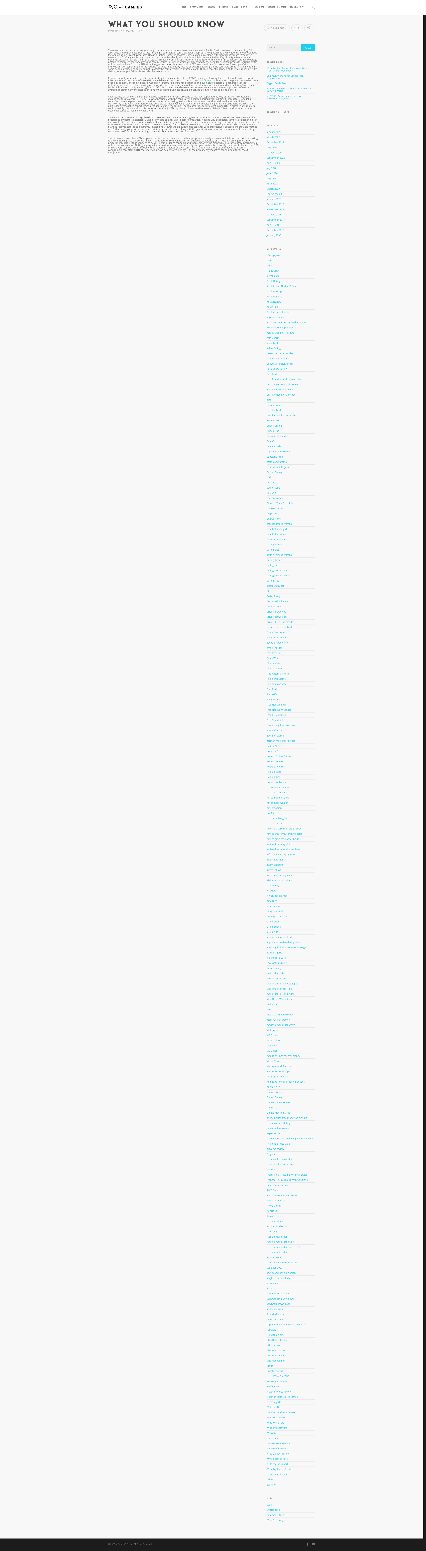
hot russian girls (276, 823)
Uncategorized (275, 1371)
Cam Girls (272, 441)
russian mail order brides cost (283, 1247)
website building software (281, 1412)
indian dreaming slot (278, 844)
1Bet (269, 260)
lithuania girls (274, 952)
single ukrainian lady (278, 1278)
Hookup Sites (274, 771)
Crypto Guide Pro (276, 83)
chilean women (275, 498)
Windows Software (277, 1427)
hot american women (278, 787)
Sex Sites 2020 (274, 1267)
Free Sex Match (275, 720)
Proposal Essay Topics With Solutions (287, 1179)
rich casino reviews (277, 1185)
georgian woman (276, 735)
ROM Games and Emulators (282, 1195)
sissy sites (272, 1283)
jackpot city (273, 885)
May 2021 (272, 147)
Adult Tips (272, 306)
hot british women (277, 792)
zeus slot (271, 1484)
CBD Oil (271, 482)
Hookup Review (275, 761)
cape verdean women (279, 451)
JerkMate (271, 890)
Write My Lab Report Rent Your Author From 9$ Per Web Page (288, 69)
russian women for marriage (282, 1262)
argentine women (276, 317)
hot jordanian (274, 807)
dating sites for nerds (279, 570)
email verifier (274, 653)
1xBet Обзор (273, 270)
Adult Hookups (275, 291)
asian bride (273, 343)
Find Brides (273, 689)
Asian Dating (274, 348)
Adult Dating (274, 281)
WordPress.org (275, 1520)
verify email (273, 1386)
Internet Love (274, 869)
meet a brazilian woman (280, 1014)
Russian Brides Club (278, 1226)
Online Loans (274, 1107)
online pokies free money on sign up (287, 1117)
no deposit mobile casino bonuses (286, 1081)
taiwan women (275, 1319)
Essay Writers (274, 658)
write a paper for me (278, 1453)
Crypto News (274, 518)
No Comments (278, 27)
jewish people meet (277, 895)
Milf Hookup (273, 1030)
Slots (269, 1288)
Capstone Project (276, 456)
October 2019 (274, 214)
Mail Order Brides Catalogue (282, 983)
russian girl (273, 1231)
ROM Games (273, 1190)
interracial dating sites (279, 875)
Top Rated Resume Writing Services (286, 1324)
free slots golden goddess (281, 725)
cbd (269, 477)
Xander (114, 30)
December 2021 (275, 142)
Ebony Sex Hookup (277, 632)
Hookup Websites (276, 782)
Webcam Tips (274, 1407)
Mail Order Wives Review (280, 999)
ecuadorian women (277, 637)
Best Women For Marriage (281, 394)
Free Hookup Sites (277, 704)
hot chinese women (277, 802)
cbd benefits (206, 80)
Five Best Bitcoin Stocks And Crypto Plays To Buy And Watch (291, 89)
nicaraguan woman (277, 1076)
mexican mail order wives (281, 1024)
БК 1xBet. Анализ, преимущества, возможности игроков (284, 97)
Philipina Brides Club (278, 1143)
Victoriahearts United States (282, 1396)
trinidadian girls (276, 1334)
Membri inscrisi (277, 7)
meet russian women (278, 1019)
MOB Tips (272, 1050)
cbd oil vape (273, 487)
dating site (272, 565)
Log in (270, 1504)
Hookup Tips (273, 776)
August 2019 (273, 224)
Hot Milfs (272, 813)
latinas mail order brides (280, 937)
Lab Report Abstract (278, 916)
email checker (274, 647)
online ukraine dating (279, 1123)
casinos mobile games (279, 467)
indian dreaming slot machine (283, 849)
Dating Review (274, 560)
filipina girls (273, 663)
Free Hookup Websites (279, 709)
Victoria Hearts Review (279, 1391)
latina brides (274, 926)
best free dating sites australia (284, 379)
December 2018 (275, 230)
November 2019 (275, 209)
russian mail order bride (280, 1241)
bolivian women (275, 405)
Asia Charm (273, 337)
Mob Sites (272, 1045)
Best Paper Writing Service (281, 389)
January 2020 (274, 199)
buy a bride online (277, 436)
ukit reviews (273, 1345)
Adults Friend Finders (279, 312)
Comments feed (275, 1515)
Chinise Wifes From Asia (280, 503)
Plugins (271, 1154)
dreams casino (275, 606)
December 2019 (275, 204)
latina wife (272, 931)
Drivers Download (276, 611)
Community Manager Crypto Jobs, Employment (285, 77)
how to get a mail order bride (283, 838)
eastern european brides (280, 627)
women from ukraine (278, 1443)
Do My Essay (273, 596)
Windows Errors (275, 1422)
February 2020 (275, 193)
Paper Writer (274, 1133)
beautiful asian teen (278, 358)
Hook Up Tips (274, 751)
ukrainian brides (276, 1350)
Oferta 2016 (196, 7)
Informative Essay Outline (281, 854)
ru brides (272, 1210)
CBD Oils (271, 492)
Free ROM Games (276, 715)
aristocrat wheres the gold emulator (287, 322)
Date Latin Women (277, 539)
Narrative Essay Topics (279, 1071)
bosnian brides (275, 410)
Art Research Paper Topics (281, 327)
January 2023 (274, 131)
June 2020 (272, 173)
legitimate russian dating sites (283, 942)
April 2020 (272, 183)
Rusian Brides (274, 1216)
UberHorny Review (277, 1340)
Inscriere (259, 7)
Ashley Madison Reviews (280, 332)
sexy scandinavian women (281, 1272)
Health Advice (274, 746)
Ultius (270, 1365)
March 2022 (273, 137)
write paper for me (277, 1474)
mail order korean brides (280, 993)
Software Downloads (278, 1293)
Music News (273, 1061)
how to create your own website (284, 833)
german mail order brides (281, 740)
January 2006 (274, 235)
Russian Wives (275, 1257)
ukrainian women (276, 1355)
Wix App (271, 1433)
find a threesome (276, 678)
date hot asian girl (277, 529)
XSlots (270, 1479)
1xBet (270, 265)
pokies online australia (279, 1159)
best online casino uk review (282, 384)
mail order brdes (276, 973)
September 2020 (276, 157)
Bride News (273, 420)
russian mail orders (277, 1252)
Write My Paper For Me (279, 1469)
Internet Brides (275, 859)
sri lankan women (276, 1309)
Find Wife (272, 694)
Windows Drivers (276, 1417)
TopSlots (271, 1329)
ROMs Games (274, 1205)
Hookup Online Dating (279, 756)
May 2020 (272, 178)
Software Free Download (280, 1298)
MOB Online (273, 1040)
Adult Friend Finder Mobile (282, 286)
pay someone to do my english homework (290, 1138)
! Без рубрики (273, 255)
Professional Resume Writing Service (287, 1174)
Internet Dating (275, 864)
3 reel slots (273, 275)
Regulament (297, 7)
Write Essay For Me (277, 1458)
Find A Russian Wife (278, 673)
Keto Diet (272, 900)
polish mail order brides (280, 1164)
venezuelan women (277, 1381)
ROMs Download (276, 1200)
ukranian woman (276, 1360)
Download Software (277, 601)
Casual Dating (274, 472)
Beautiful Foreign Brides (280, 363)
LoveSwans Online (277, 962)
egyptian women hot (278, 642)
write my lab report (277, 1464)
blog (269, 399)
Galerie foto (239, 7)
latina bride (273, 921)
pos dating (272, 1169)
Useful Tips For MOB (278, 1376)
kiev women (273, 906)
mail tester (273, 1004)
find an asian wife (277, 684)
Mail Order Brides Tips (279, 988)
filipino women (275, 668)
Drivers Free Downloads (280, 622)
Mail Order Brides (277, 978)
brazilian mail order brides (282, 415)
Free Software (274, 730)
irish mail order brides (279, 880)
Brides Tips (273, 430)
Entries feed (273, 1509)
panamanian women (278, 1128)
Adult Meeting (274, 296)
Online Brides (274, 1092)
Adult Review (274, 301)
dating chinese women (279, 554)
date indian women (277, 534)
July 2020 (272, 168)
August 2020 (273, 162)
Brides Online (274, 425)
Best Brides (273, 374)
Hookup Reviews (276, 766)
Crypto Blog (273, 513)
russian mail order (277, 1236)
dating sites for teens (278, 575)
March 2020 (273, 188)
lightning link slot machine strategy (286, 947)
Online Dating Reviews (279, 1102)
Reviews (223, 7)
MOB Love (272, 1035)
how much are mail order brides (285, 828)
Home (183, 7)
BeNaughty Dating (277, 368)
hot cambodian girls (278, 797)
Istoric (211, 7)
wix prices (272, 1438)
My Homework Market (279, 1066)
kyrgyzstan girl (275, 911)
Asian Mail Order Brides (280, 353)
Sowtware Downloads (278, 1303)
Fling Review (273, 699)
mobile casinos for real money (283, 1055)
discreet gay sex (275, 585)
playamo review (275, 1148)
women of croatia (276, 1448)
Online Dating (274, 1097)
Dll (268, 591)
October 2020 (274, 152)
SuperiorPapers (275, 1314)
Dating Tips (273, 580)
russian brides (275, 1221)
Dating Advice (274, 544)
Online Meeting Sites (278, 1112)
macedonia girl (275, 968)
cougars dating (275, 508)
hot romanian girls (277, 818)
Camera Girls (274, 446)
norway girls (273, 1086)
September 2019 (276, 219)
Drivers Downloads (277, 616)
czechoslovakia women (279, 523)
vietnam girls (274, 1402)
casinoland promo (277, 461)
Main (139, 30)
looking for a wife (276, 957)
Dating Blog (273, 549)
